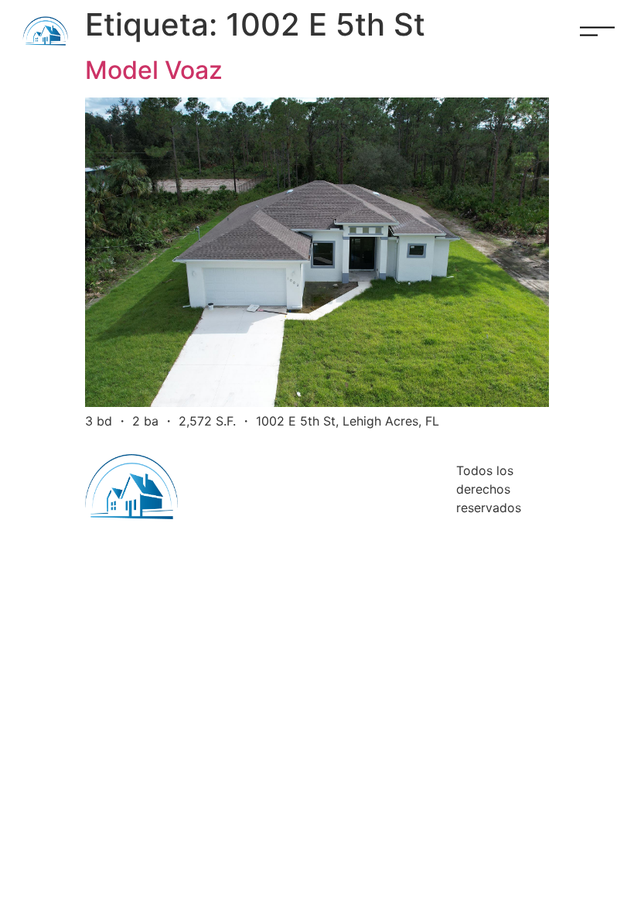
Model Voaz (154, 70)
